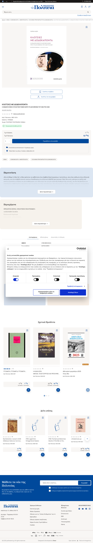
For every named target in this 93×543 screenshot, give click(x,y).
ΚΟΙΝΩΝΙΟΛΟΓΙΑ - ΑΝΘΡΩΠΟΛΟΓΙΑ (19, 20)
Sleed (54, 540)
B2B (62, 516)
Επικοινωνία (64, 513)
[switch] (36, 279)
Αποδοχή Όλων (73, 292)
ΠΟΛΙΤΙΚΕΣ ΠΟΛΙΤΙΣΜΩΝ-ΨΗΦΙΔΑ (15, 122)
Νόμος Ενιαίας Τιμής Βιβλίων (38, 522)
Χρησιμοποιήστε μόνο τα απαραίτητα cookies (46, 292)
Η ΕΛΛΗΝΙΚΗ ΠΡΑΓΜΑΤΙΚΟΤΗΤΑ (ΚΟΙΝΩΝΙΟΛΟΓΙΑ (41, 20)
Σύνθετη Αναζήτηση (84, 15)
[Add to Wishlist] (86, 27)
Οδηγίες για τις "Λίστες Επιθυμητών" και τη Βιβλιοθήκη (42, 515)
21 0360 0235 (87, 1)
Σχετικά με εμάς (34, 509)
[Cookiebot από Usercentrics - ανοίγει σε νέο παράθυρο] (78, 248)
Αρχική (3, 20)
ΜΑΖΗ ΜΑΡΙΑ (6, 110)
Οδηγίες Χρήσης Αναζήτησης (38, 519)
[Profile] (85, 7)
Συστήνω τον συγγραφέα (48, 97)
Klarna (63, 524)
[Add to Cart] (28, 390)
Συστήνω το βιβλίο (48, 91)
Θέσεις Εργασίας (35, 511)
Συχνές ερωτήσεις (66, 511)
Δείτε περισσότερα (46, 192)
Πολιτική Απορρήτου (85, 540)
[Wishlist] (82, 7)
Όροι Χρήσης (72, 540)
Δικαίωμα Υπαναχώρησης (65, 520)
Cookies (32, 525)
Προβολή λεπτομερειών (75, 286)
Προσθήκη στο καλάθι (50, 141)
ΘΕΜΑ (8, 20)
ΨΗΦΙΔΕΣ (10, 120)
